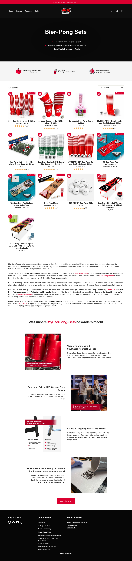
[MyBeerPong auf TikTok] (21, 522)
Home (11, 11)
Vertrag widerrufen (44, 550)
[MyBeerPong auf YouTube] (17, 522)
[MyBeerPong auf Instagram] (9, 522)
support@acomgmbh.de (80, 522)
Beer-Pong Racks (25, 294)
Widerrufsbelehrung (44, 529)
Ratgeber (28, 11)
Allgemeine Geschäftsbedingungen (49, 535)
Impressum (41, 522)
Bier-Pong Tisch (81, 273)
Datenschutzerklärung (45, 532)
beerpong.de (71, 527)
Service (19, 11)
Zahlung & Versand (44, 526)
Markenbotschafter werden (47, 546)
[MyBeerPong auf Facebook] (13, 522)
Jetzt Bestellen (66, 501)
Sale (37, 11)
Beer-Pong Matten (106, 276)
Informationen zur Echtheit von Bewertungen (48, 539)
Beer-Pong (23, 303)
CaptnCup (111, 290)
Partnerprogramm (43, 543)
